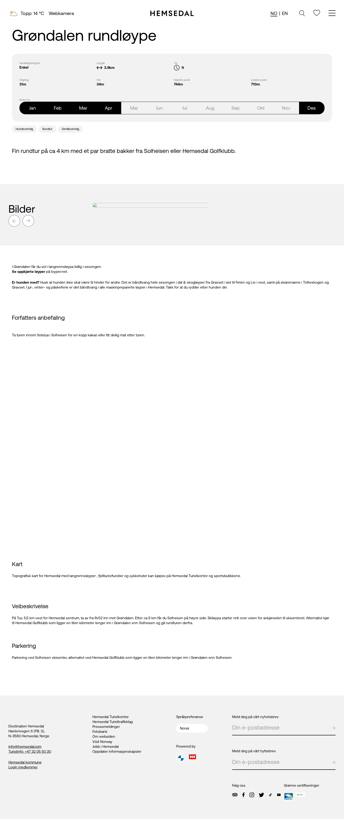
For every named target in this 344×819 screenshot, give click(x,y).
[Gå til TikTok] (270, 795)
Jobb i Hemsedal (105, 747)
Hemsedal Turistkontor (110, 717)
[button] (14, 221)
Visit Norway (102, 742)
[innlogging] (316, 13)
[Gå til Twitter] (261, 795)
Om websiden (103, 736)
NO (274, 13)
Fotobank (99, 732)
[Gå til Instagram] (251, 795)
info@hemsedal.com (24, 747)
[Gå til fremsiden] (172, 13)
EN (285, 13)
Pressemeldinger (106, 727)
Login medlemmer (23, 767)
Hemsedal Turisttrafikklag (112, 722)
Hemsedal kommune (25, 762)
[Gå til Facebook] (243, 795)
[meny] (332, 14)
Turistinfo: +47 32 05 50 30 (29, 751)
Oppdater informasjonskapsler (116, 751)
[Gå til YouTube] (279, 795)
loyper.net (59, 272)
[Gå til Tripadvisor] (235, 795)
